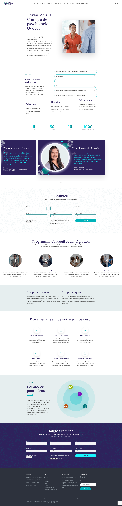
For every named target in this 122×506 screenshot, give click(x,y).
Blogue (45, 483)
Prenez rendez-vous (31, 485)
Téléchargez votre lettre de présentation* (60, 221)
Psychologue (59, 76)
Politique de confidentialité (50, 489)
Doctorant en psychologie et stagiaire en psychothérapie (71, 90)
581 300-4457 (65, 492)
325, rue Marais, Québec (68, 480)
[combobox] (61, 215)
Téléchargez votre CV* (31, 220)
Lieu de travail (78, 213)
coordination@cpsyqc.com (68, 477)
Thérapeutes (47, 479)
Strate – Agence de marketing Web (87, 498)
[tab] (75, 71)
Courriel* (77, 206)
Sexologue (59, 81)
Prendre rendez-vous (49, 487)
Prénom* (28, 206)
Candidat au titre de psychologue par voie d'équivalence (70, 95)
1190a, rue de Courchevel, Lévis (69, 482)
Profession (53, 213)
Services (46, 477)
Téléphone (28, 213)
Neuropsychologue (61, 86)
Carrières (46, 481)
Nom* (51, 206)
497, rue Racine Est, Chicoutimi (69, 489)
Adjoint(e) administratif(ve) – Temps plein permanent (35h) (71, 71)
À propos (46, 485)
